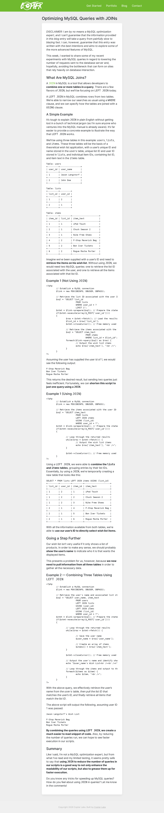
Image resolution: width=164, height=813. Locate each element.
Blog (124, 5)
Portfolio (111, 5)
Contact (137, 5)
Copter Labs (100, 807)
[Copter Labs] (32, 6)
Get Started (93, 5)
